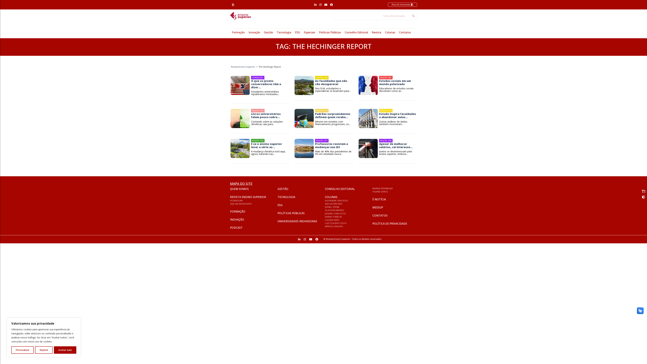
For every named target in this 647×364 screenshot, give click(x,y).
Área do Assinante (401, 4)
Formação (238, 32)
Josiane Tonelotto (335, 213)
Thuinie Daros (380, 191)
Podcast (236, 228)
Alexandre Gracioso (336, 200)
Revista (376, 32)
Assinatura (236, 200)
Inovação (254, 32)
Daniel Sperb (332, 206)
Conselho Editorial (356, 32)
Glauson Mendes (334, 210)
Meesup (377, 207)
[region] (44, 337)
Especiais (309, 32)
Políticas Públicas (330, 32)
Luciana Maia (332, 219)
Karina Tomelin (333, 216)
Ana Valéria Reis (334, 203)
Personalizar (22, 350)
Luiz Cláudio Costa (335, 223)
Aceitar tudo (65, 350)
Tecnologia (284, 32)
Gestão (268, 32)
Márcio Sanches (334, 226)
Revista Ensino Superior (248, 197)
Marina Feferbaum (382, 188)
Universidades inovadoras (297, 221)
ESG (297, 32)
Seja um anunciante (241, 203)
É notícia (379, 199)
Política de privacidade (389, 223)
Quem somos (239, 189)
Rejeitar (44, 350)
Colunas (390, 32)
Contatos (405, 32)
